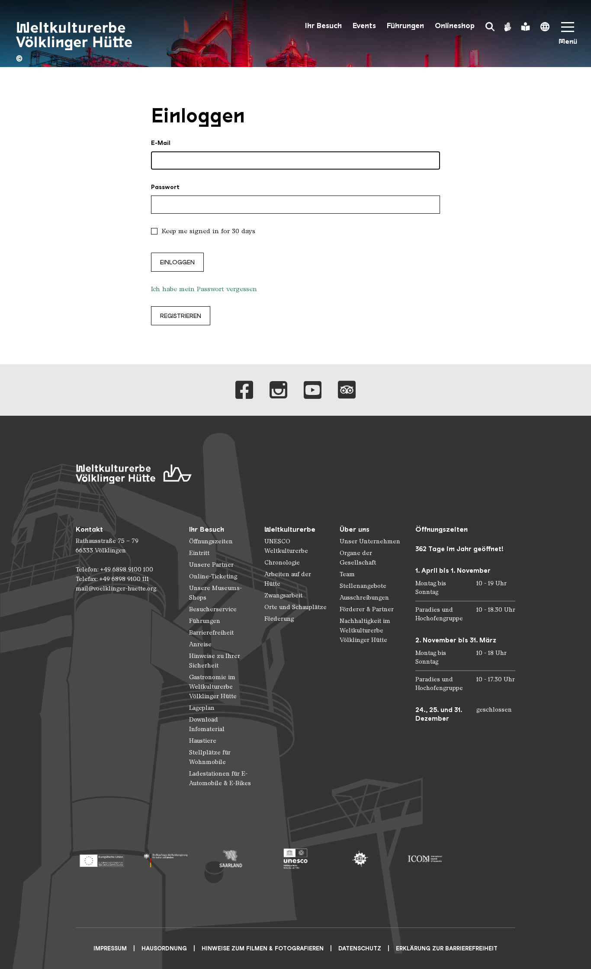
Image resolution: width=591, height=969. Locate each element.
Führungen (405, 25)
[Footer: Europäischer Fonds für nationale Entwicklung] (101, 858)
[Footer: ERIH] (360, 858)
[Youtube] (312, 390)
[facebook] (244, 390)
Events (364, 25)
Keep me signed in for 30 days (208, 231)
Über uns (354, 529)
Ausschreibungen (364, 597)
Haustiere (202, 741)
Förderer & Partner (367, 609)
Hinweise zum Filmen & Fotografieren (263, 948)
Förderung (279, 619)
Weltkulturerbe (289, 529)
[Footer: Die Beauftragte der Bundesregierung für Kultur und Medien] (166, 858)
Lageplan (202, 708)
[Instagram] (278, 390)
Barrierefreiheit (211, 632)
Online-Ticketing (213, 576)
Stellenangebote (363, 586)
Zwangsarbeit (283, 595)
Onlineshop (455, 25)
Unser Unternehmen (370, 541)
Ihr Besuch (323, 25)
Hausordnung (164, 948)
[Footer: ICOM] (424, 858)
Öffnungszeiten (211, 541)
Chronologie (282, 562)
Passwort (165, 186)
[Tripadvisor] (347, 390)
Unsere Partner (211, 565)
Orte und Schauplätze (295, 607)
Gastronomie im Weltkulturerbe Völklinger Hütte (213, 686)
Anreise (200, 644)
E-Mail (160, 142)
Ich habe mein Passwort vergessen (204, 289)
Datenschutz (359, 948)
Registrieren (180, 315)
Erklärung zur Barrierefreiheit (447, 948)
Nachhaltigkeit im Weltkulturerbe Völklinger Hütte (365, 630)
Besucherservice (213, 609)
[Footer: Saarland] (231, 858)
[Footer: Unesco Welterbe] (295, 858)
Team (347, 574)
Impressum (110, 948)
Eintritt (199, 553)
